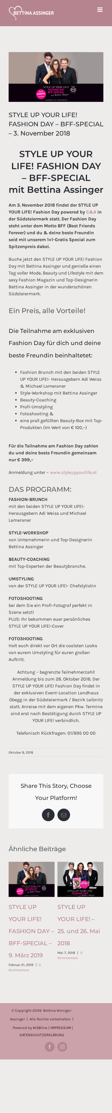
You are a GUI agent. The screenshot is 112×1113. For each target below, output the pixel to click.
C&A (91, 212)
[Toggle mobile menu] (100, 10)
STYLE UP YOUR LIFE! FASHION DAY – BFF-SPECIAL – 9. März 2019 (31, 931)
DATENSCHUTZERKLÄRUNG (42, 1035)
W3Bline (40, 1028)
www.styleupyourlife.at (73, 472)
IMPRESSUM (60, 1028)
